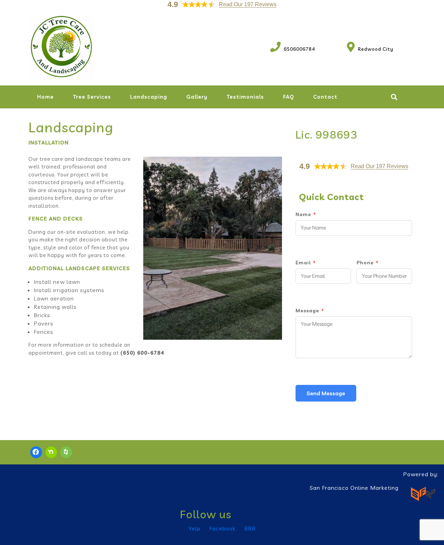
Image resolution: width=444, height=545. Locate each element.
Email (306, 262)
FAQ (288, 96)
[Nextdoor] (51, 452)
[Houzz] (66, 452)
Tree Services (92, 96)
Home (45, 96)
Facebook (222, 528)
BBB (250, 528)
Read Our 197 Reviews (247, 4)
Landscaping (148, 96)
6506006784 (292, 49)
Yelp (194, 528)
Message (310, 310)
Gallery (196, 96)
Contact (325, 96)
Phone (367, 262)
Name (306, 214)
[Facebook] (36, 452)
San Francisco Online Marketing (354, 487)
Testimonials (245, 96)
